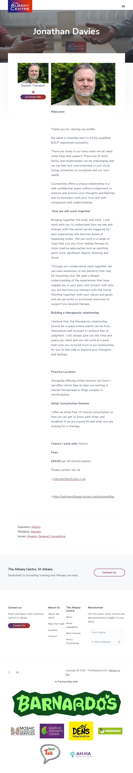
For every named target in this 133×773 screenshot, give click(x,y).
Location (52, 630)
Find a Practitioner (72, 641)
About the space (53, 615)
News (69, 617)
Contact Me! (34, 97)
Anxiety (32, 536)
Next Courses (73, 633)
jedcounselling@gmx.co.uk (69, 479)
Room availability (72, 625)
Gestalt (36, 532)
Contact (52, 636)
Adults (36, 527)
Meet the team (56, 623)
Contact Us (109, 572)
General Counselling (52, 536)
